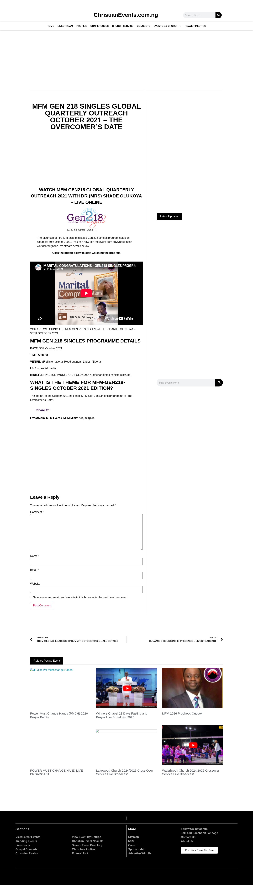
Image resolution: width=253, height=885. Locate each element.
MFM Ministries (73, 418)
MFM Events (54, 418)
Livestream (65, 26)
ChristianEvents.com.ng (126, 15)
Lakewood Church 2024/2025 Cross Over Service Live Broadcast (124, 772)
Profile (81, 26)
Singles (89, 418)
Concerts (143, 26)
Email (34, 569)
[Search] (218, 15)
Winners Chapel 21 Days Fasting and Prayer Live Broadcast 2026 (121, 715)
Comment (37, 512)
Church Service (122, 26)
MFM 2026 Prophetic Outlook (182, 713)
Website (35, 583)
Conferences (99, 26)
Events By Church (166, 26)
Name (34, 556)
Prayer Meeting (195, 26)
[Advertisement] (126, 58)
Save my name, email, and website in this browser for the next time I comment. (80, 597)
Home (50, 26)
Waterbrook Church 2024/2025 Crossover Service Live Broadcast (190, 772)
